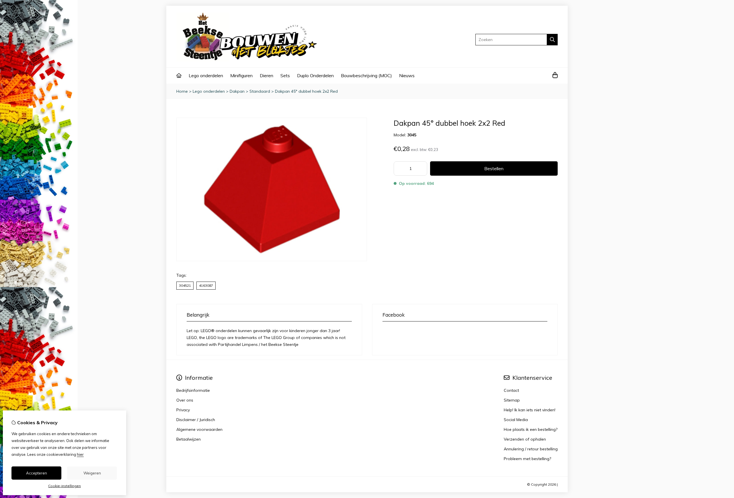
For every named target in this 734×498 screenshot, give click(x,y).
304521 (185, 285)
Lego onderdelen (206, 75)
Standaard (259, 91)
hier (80, 454)
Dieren (266, 75)
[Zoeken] (552, 39)
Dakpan (237, 91)
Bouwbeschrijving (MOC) (366, 75)
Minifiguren (241, 75)
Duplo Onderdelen (315, 75)
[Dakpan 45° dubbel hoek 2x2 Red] (271, 259)
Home (182, 91)
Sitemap (512, 400)
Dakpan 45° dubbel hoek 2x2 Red (306, 91)
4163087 (206, 285)
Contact (511, 390)
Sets (285, 75)
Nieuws (407, 75)
